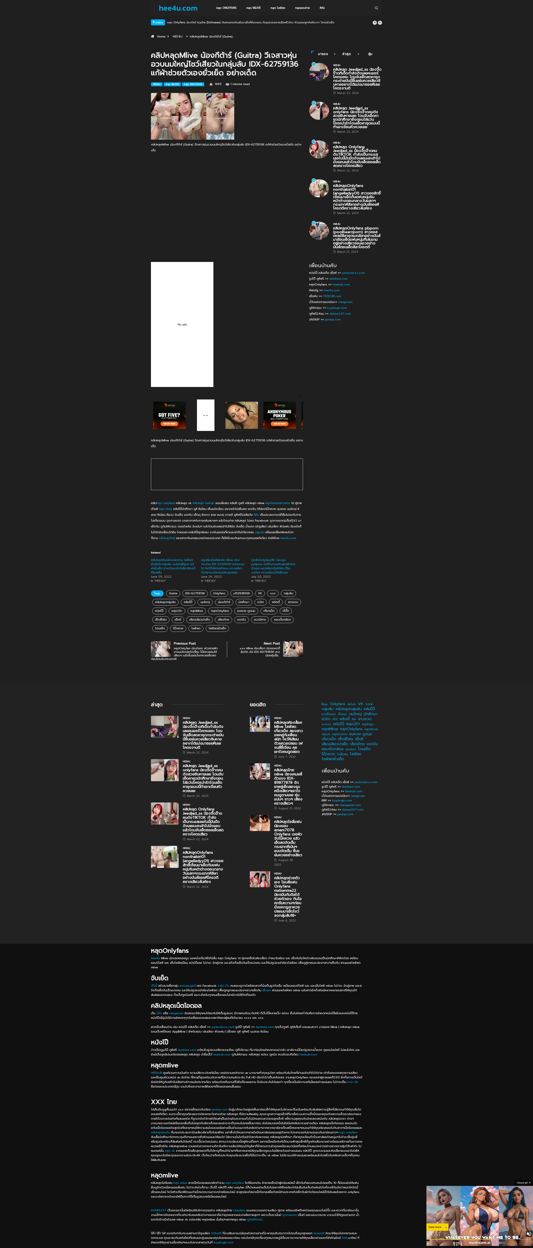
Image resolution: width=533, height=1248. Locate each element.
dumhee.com (338, 279)
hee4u (155, 958)
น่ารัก (260, 602)
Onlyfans (219, 593)
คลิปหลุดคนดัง (160, 1132)
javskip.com (333, 319)
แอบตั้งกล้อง (282, 619)
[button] (375, 23)
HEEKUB (156, 1073)
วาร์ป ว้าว (223, 986)
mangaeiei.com (350, 805)
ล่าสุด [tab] (346, 53)
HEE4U (177, 36)
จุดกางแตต (289, 1215)
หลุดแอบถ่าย (302, 8)
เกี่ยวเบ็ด (268, 611)
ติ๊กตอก (342, 714)
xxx (273, 593)
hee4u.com (288, 538)
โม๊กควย (178, 628)
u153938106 (241, 593)
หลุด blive (165, 509)
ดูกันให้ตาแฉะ (255, 1219)
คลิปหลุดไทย (167, 538)
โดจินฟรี (216, 1233)
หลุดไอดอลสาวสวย (277, 503)
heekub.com (341, 284)
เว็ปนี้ (154, 986)
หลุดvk (326, 734)
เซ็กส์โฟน (161, 619)
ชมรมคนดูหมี (187, 986)
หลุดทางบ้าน (339, 734)
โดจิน (345, 1238)
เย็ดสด (266, 990)
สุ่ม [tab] (370, 53)
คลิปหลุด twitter (203, 503)
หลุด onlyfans (166, 503)
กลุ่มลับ (259, 532)
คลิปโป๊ (188, 602)
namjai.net (345, 302)
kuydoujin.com (337, 308)
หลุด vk (170, 1151)
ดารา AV (352, 1082)
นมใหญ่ (205, 602)
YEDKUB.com (332, 296)
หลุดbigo (368, 724)
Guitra (173, 593)
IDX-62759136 (195, 593)
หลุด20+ (177, 611)
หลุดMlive (197, 611)
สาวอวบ (293, 602)
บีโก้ (334, 719)
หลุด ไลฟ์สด (278, 8)
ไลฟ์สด (195, 628)
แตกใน (241, 619)
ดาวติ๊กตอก (329, 714)
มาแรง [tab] (323, 53)
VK (260, 593)
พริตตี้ (276, 602)
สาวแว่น (326, 724)
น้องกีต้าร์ (224, 602)
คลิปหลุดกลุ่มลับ (165, 602)
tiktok (351, 704)
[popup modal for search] (376, 8)
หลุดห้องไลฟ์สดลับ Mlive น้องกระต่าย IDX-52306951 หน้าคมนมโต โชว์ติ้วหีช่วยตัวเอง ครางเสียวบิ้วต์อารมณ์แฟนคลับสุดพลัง (223, 566)
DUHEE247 (158, 1210)
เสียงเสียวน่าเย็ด (199, 619)
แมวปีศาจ (260, 619)
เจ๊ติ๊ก (286, 611)
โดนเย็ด (160, 628)
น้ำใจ (159, 1013)
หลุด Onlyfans (226, 8)
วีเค (354, 719)
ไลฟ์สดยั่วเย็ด (217, 628)
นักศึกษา (243, 602)
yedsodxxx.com (353, 273)
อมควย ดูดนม (246, 611)
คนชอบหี (319, 1233)
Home (161, 36)
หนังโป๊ (159, 611)
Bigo (325, 704)
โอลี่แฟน (342, 754)
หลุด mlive (254, 8)
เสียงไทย (223, 619)
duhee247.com (340, 314)
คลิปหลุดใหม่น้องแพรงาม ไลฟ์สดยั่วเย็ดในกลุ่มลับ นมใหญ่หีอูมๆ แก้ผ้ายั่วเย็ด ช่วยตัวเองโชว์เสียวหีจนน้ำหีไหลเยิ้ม (173, 566)
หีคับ (322, 8)
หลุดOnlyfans (220, 611)
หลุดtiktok (371, 729)
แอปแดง (351, 749)
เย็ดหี (178, 619)
